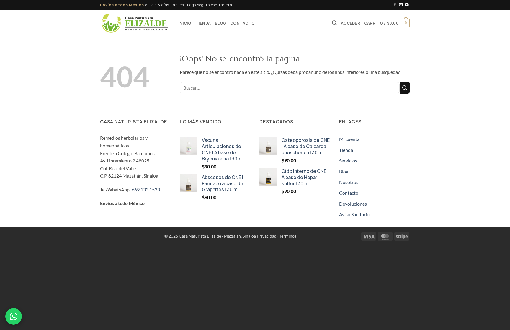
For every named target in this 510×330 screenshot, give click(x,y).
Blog (220, 23)
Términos (287, 235)
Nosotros (348, 182)
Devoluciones (353, 204)
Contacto (242, 23)
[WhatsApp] (13, 316)
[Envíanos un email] (401, 5)
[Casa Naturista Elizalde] (134, 23)
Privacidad (267, 235)
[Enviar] (405, 88)
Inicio (185, 23)
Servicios (348, 160)
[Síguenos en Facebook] (395, 5)
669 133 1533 (146, 189)
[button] (334, 23)
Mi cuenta (349, 139)
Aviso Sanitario (354, 214)
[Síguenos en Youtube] (407, 5)
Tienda (203, 23)
